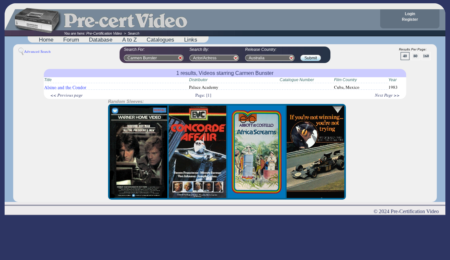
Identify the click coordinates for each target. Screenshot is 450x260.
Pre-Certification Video (104, 33)
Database (100, 40)
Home (46, 40)
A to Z (129, 40)
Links (190, 40)
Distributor (198, 80)
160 (426, 56)
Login (410, 14)
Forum (71, 40)
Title (48, 80)
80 (415, 56)
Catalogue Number (297, 80)
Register (410, 19)
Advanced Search (37, 51)
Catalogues (160, 40)
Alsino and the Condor (65, 87)
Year (392, 80)
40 (405, 56)
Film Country (345, 80)
